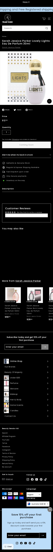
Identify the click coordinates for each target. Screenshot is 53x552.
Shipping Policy (8, 460)
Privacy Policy (7, 457)
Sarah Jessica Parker (11, 47)
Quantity (6, 127)
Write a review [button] (26, 215)
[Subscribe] (42, 535)
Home (4, 36)
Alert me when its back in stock (17, 155)
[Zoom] (49, 101)
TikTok (4, 443)
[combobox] (26, 28)
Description (8, 188)
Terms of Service (9, 453)
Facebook (6, 446)
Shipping (15, 139)
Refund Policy (7, 463)
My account (7, 467)
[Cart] (44, 18)
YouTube (5, 440)
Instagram (6, 450)
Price (4, 116)
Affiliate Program (9, 436)
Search (5, 433)
